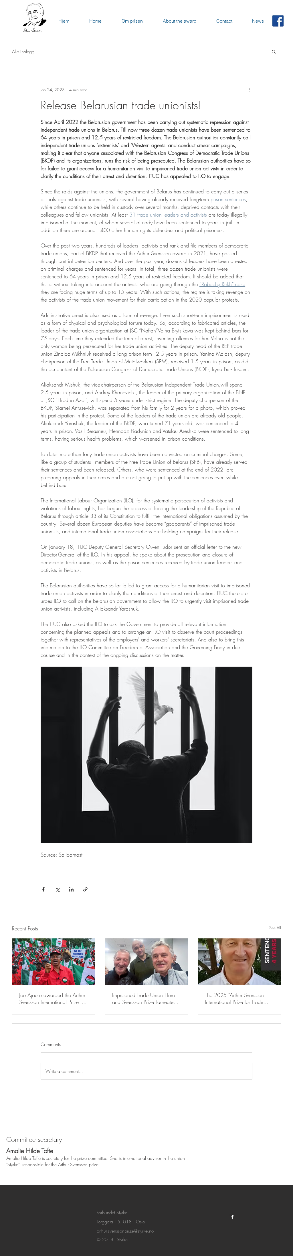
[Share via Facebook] (43, 889)
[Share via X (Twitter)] (57, 889)
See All (275, 927)
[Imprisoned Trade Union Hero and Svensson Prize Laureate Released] (146, 961)
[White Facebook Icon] (232, 1217)
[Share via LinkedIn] (71, 889)
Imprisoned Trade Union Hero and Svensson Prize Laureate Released (143, 998)
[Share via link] (85, 889)
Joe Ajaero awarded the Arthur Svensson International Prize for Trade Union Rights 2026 (52, 998)
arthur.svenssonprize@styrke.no (125, 1231)
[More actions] (249, 89)
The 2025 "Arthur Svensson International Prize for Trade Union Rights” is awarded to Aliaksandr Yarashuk (235, 998)
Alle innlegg (23, 51)
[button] (273, 51)
